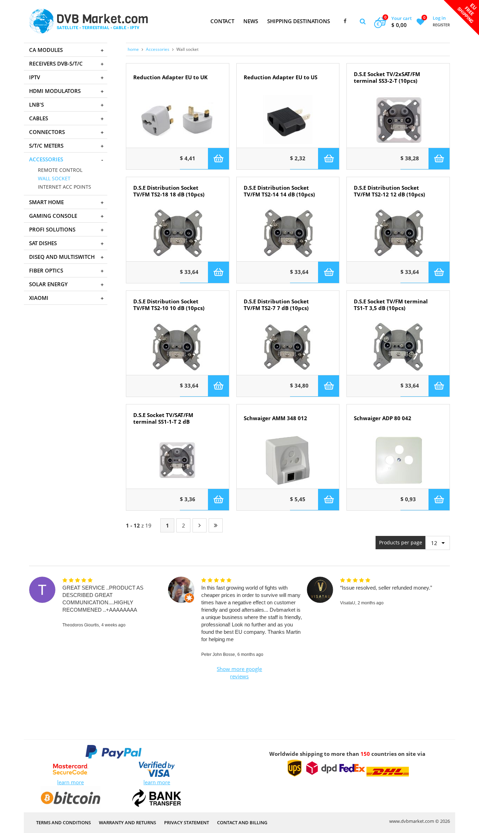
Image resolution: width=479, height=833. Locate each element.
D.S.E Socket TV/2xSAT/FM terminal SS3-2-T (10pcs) (387, 77)
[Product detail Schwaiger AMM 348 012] (288, 460)
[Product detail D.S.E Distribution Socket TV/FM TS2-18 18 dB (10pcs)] (177, 233)
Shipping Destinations (298, 21)
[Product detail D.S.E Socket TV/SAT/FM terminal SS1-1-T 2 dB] (177, 460)
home (133, 49)
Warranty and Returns (127, 822)
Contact (222, 21)
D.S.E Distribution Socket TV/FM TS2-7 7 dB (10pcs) (276, 304)
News (250, 21)
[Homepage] (88, 21)
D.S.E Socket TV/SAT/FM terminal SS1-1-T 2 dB (163, 418)
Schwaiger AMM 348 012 (275, 418)
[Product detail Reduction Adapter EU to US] (288, 120)
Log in (439, 18)
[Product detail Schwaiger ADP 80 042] (398, 460)
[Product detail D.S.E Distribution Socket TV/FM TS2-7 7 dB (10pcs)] (288, 347)
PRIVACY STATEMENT (186, 822)
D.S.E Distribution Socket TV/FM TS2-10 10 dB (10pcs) (168, 304)
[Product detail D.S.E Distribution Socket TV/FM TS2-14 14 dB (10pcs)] (288, 233)
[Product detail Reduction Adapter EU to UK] (177, 120)
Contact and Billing (242, 822)
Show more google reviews (239, 672)
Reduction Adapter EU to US (280, 77)
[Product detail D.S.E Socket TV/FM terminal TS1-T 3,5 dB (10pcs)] (398, 347)
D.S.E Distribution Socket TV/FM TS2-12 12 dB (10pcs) (389, 191)
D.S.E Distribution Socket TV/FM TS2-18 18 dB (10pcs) (168, 191)
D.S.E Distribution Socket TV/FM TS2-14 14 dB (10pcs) (279, 191)
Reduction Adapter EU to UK (170, 77)
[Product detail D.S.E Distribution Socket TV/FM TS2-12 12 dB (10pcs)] (398, 233)
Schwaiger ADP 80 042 (382, 418)
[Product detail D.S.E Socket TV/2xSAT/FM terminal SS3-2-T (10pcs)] (398, 120)
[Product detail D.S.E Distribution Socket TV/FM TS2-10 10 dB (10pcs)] (177, 347)
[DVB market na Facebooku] (345, 21)
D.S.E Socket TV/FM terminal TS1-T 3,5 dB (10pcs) (391, 304)
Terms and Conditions (63, 822)
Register (441, 24)
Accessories (157, 49)
